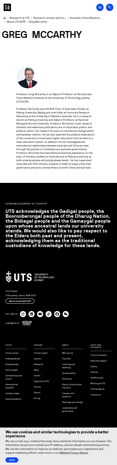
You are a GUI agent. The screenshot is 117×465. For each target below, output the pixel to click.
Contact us (95, 394)
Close (12, 460)
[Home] (4, 17)
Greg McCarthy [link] (38, 21)
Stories (37, 387)
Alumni (37, 392)
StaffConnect (96, 377)
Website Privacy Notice (74, 452)
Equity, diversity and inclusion (72, 386)
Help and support (98, 360)
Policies (94, 372)
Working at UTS (97, 383)
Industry (38, 358)
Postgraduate (12, 364)
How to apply (11, 370)
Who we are (67, 353)
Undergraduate (12, 358)
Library (93, 366)
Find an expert (41, 353)
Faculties (66, 358)
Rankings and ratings (72, 402)
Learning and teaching (68, 366)
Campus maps (12, 393)
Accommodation (13, 399)
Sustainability (69, 373)
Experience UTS (41, 381)
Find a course (11, 353)
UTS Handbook (97, 389)
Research (38, 364)
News (36, 370)
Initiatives (67, 379)
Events (37, 375)
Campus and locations (68, 395)
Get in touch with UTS (20, 301)
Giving (37, 398)
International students (11, 386)
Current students (98, 355)
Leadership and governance (69, 409)
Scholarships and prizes (13, 377)
